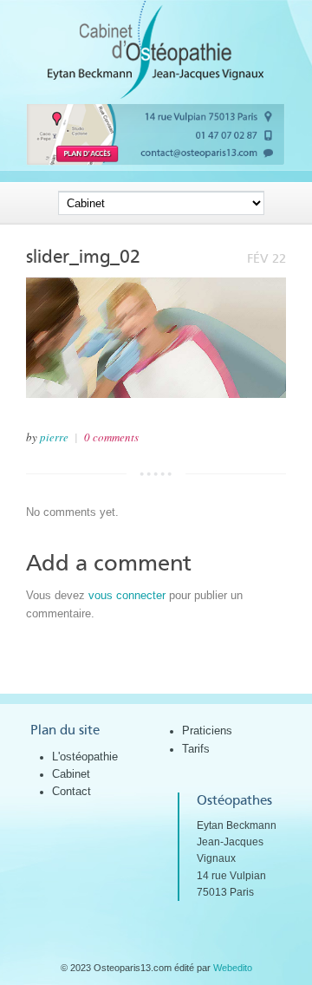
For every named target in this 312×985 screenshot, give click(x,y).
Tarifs (196, 748)
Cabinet (71, 773)
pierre (54, 437)
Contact (71, 791)
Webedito (232, 967)
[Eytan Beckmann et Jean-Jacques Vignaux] (156, 94)
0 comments (111, 437)
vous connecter (127, 595)
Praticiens (207, 730)
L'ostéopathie (85, 756)
